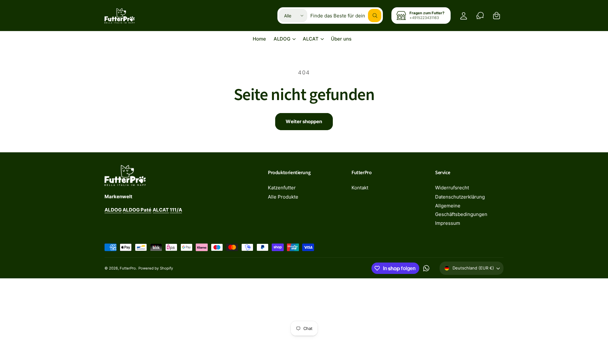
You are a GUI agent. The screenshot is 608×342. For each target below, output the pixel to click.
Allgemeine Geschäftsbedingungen (461, 210)
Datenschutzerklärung (460, 197)
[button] (496, 15)
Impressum (447, 223)
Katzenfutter (282, 188)
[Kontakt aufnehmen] (480, 15)
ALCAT (311, 39)
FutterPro (128, 268)
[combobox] (346, 15)
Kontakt (360, 188)
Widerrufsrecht (452, 188)
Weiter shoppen (304, 121)
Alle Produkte (283, 197)
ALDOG (282, 39)
